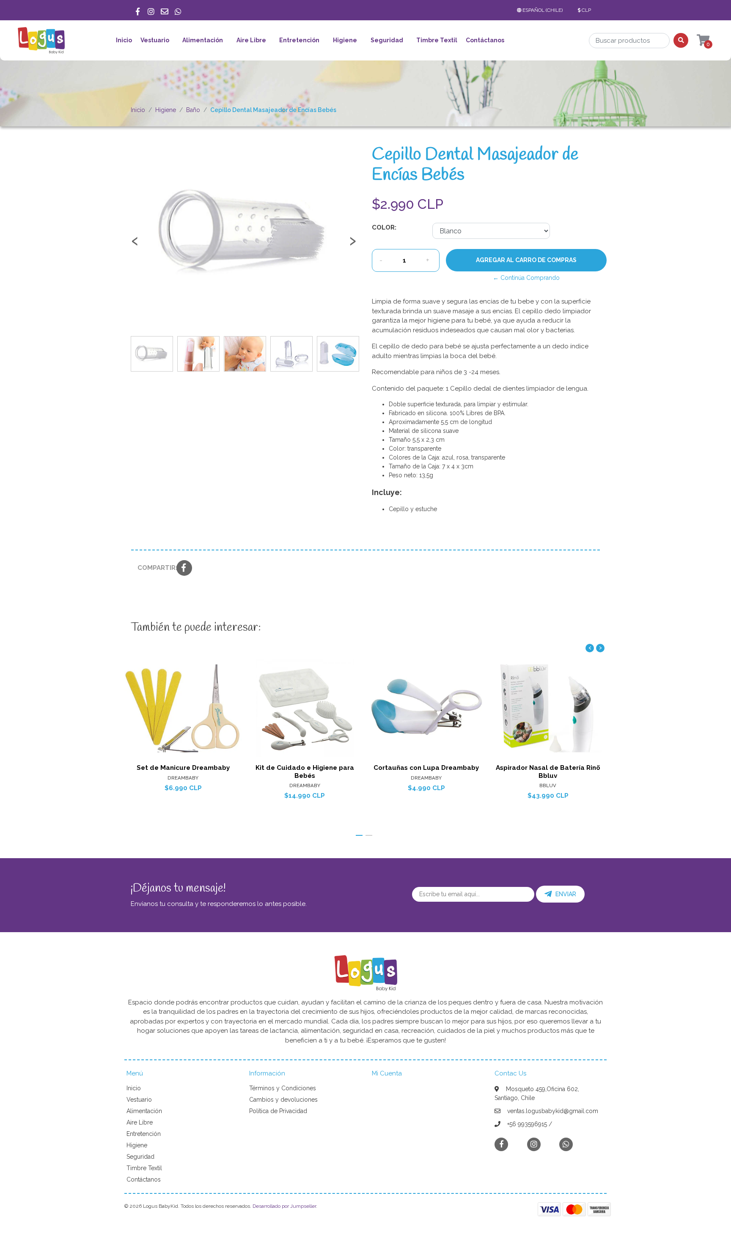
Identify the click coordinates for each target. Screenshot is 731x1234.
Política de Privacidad (278, 1111)
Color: (384, 227)
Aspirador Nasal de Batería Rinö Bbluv (548, 771)
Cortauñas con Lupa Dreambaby (426, 768)
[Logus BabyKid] (41, 43)
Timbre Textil (436, 40)
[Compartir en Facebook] (184, 568)
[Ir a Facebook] (137, 10)
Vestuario (154, 40)
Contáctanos (485, 40)
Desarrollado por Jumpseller (284, 1206)
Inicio (124, 40)
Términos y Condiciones (282, 1088)
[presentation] (135, 244)
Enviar (565, 894)
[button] (541, 10)
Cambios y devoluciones (283, 1099)
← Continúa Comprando (526, 277)
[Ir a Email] (164, 10)
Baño (193, 110)
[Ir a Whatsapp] (178, 10)
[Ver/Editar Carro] (695, 40)
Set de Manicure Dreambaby (183, 768)
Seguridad (387, 40)
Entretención (299, 40)
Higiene (345, 40)
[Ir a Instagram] (151, 10)
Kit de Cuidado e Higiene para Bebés (305, 771)
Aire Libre (251, 40)
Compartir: (153, 568)
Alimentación (202, 40)
